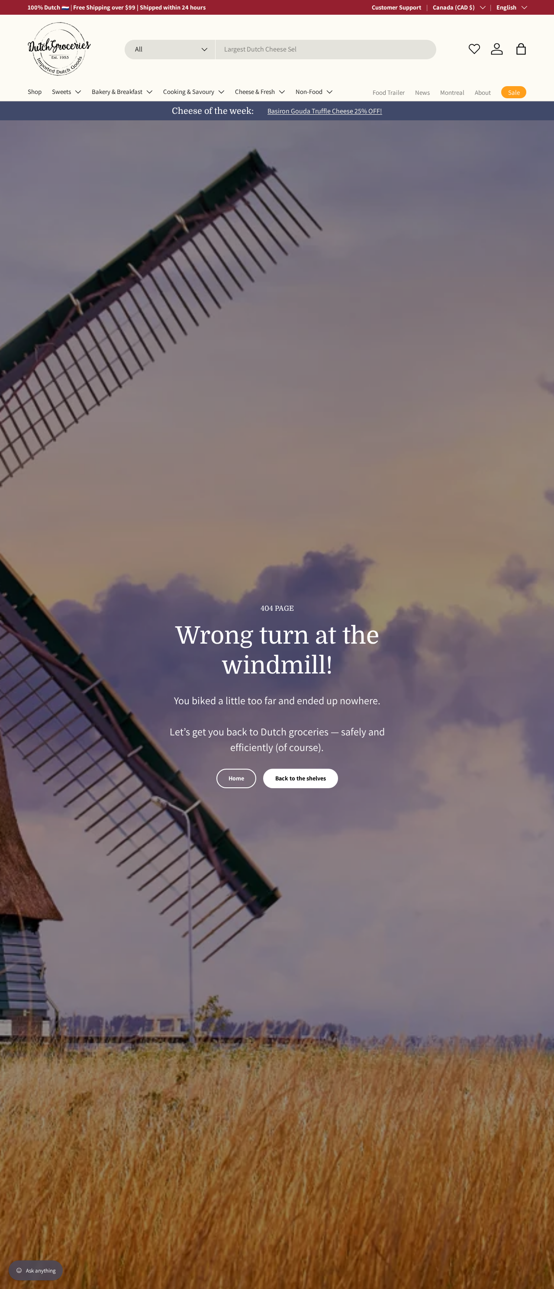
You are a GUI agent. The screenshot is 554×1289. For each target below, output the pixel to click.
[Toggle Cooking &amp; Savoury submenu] (221, 92)
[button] (521, 48)
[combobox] (281, 49)
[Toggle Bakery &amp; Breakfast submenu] (149, 92)
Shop (35, 91)
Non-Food (309, 91)
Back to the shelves (300, 778)
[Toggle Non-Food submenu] (329, 92)
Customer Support (396, 7)
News (422, 92)
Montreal (452, 92)
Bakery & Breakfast (117, 91)
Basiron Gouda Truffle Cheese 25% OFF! (324, 111)
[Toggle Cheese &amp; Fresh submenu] (282, 92)
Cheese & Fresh (255, 91)
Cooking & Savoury (188, 91)
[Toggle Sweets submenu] (78, 92)
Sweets (61, 91)
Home (236, 778)
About (483, 92)
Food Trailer (389, 92)
